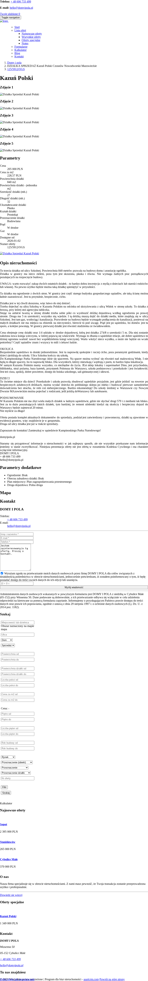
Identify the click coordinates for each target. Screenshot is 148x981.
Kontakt (19, 56)
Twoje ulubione (10, 13)
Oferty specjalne (31, 40)
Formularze (20, 46)
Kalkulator (20, 49)
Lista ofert (20, 30)
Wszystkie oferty (31, 36)
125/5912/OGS (16, 69)
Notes (25, 43)
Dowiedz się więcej (11, 895)
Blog (17, 53)
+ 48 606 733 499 (21, 1)
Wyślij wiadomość (74, 587)
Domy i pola (14, 62)
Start (17, 27)
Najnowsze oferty (32, 33)
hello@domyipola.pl (21, 7)
